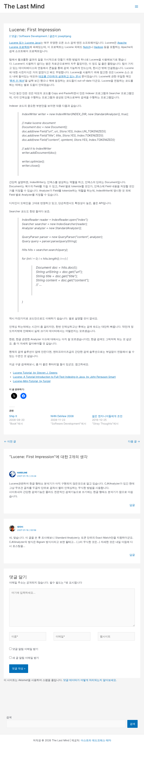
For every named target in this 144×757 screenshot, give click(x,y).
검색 (9, 717)
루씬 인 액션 (17, 80)
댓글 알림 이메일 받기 (25, 648)
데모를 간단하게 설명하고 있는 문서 (59, 76)
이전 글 (10, 441)
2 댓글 (13, 36)
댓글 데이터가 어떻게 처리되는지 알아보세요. (90, 680)
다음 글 (134, 441)
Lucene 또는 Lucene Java (24, 42)
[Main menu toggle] (136, 6)
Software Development (33, 36)
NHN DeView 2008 (62, 416)
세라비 (20, 526)
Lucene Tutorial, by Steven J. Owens (35, 372)
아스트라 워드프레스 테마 (96, 740)
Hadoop (98, 46)
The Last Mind (24, 6)
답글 (132, 505)
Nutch (86, 46)
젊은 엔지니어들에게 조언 (107, 416)
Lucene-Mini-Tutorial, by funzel (31, 381)
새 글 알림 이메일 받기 (25, 657)
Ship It (13, 416)
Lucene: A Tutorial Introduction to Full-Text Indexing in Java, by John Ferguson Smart (64, 376)
